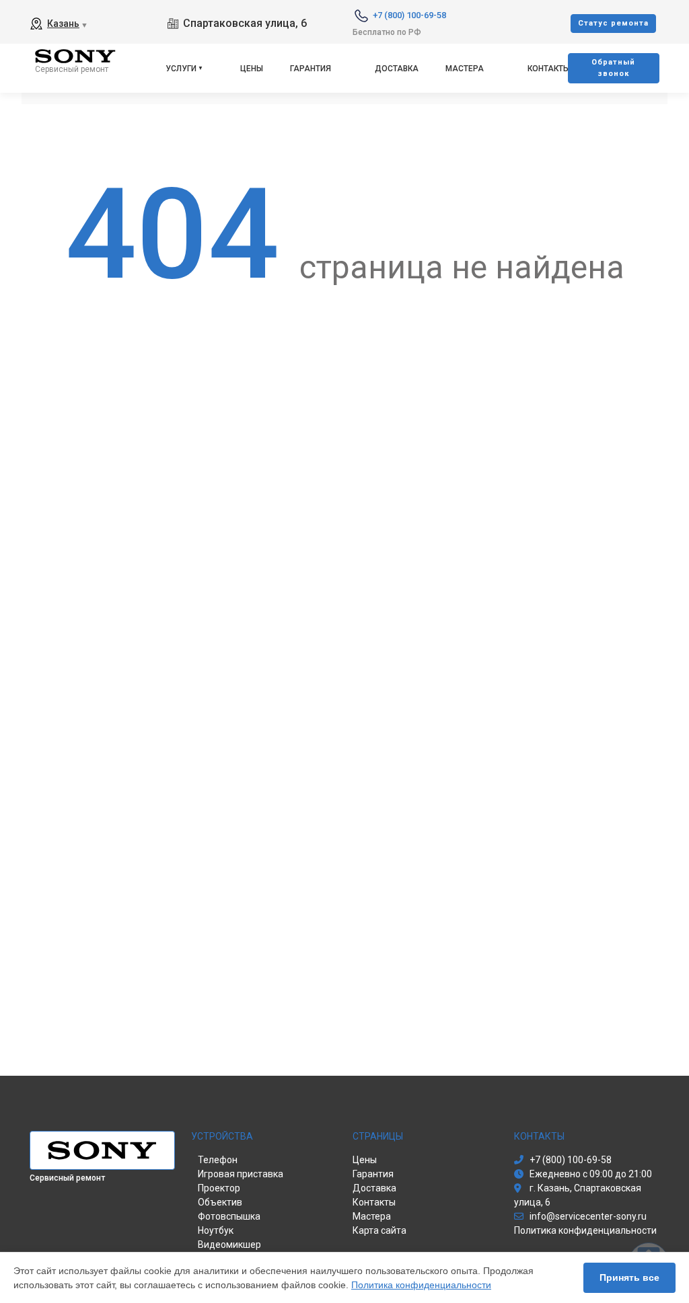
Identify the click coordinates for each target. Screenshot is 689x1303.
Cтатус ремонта (613, 23)
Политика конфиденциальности (421, 1284)
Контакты (549, 68)
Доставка (397, 68)
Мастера (464, 68)
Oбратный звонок (613, 68)
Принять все (629, 1277)
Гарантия (310, 68)
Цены (251, 68)
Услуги (181, 68)
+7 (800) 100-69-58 (409, 15)
